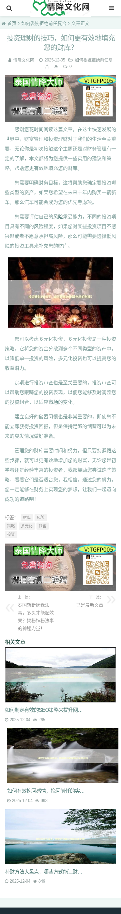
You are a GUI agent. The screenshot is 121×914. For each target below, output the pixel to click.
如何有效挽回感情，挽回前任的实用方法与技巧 (48, 791)
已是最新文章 (89, 601)
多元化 (27, 526)
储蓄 (42, 526)
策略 (11, 526)
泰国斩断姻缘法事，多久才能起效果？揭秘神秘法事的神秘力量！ (36, 613)
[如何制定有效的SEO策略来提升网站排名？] (60, 674)
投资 (11, 534)
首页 (11, 23)
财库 (27, 517)
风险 (58, 216)
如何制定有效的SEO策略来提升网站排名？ (46, 710)
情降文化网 (23, 60)
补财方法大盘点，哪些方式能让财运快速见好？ (46, 872)
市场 (53, 402)
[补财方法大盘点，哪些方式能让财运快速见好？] (60, 836)
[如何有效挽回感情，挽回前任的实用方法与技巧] (62, 755)
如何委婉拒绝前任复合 (43, 23)
